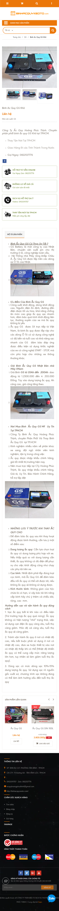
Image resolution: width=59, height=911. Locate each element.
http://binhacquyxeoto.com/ (17, 791)
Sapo (40, 902)
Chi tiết (16, 741)
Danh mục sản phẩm (19, 23)
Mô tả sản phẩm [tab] (14, 234)
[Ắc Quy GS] (16, 714)
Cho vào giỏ (44, 744)
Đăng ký (9, 814)
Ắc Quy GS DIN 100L (42, 728)
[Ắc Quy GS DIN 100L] (43, 714)
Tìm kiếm (10, 805)
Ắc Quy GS (16, 728)
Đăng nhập (10, 809)
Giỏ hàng (9, 819)
